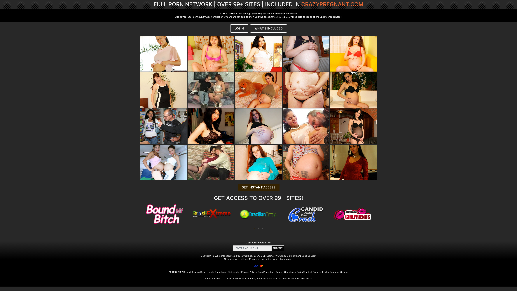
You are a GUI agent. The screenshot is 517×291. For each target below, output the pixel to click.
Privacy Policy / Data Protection (257, 272)
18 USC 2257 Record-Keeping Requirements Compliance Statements (204, 272)
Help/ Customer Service (336, 272)
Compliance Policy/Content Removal (303, 272)
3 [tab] (262, 228)
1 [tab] (254, 228)
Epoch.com (254, 255)
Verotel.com (282, 255)
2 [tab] (258, 228)
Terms (279, 272)
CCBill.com (266, 255)
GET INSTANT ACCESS (258, 187)
